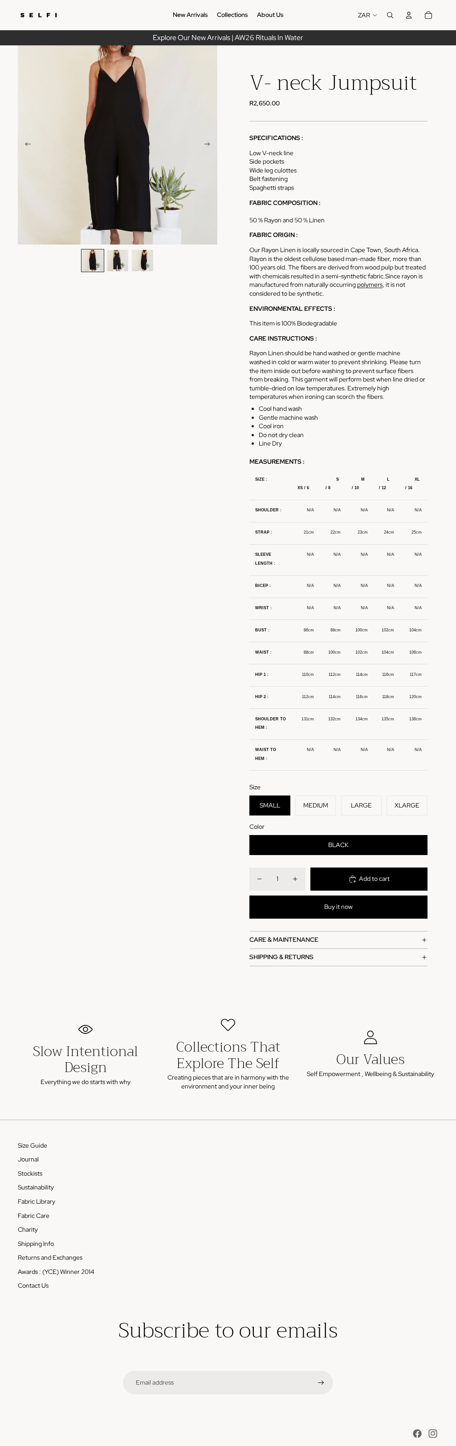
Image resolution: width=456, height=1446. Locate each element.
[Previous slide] (25, 145)
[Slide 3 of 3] (142, 260)
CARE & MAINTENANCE (283, 940)
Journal (28, 1159)
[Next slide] (210, 145)
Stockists (30, 1173)
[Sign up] (321, 1383)
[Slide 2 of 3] (117, 260)
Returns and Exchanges (50, 1257)
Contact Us (33, 1285)
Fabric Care (33, 1216)
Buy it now (338, 907)
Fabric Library (36, 1201)
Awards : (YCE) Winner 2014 (56, 1272)
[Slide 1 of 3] (92, 260)
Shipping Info (36, 1244)
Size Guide (32, 1145)
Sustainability (36, 1187)
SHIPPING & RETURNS (281, 957)
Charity (28, 1229)
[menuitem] (190, 15)
